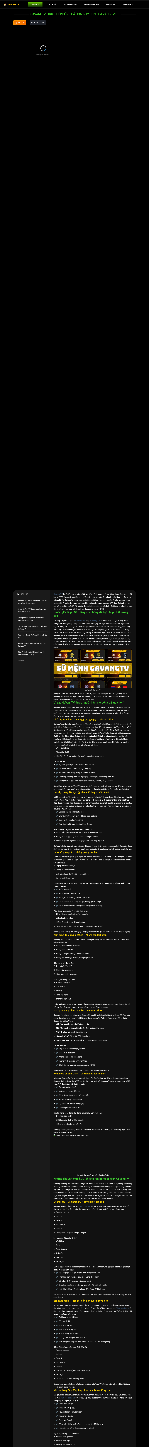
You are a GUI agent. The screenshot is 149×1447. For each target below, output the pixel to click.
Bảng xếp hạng (70, 4)
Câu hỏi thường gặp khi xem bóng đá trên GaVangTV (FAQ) (31, 653)
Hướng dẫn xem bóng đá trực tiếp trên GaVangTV (32, 645)
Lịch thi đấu (52, 4)
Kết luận (21, 661)
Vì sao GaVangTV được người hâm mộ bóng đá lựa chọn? (32, 610)
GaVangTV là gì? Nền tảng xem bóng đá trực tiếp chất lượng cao (32, 602)
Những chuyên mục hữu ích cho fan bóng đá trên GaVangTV (31, 619)
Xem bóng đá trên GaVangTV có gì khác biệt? (32, 636)
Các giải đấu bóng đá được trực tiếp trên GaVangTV (32, 627)
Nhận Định (110, 4)
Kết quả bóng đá (91, 4)
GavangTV (35, 4)
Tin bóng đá (127, 4)
